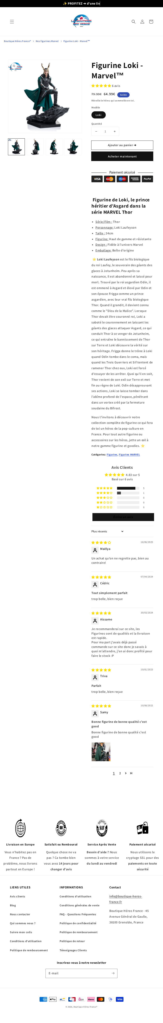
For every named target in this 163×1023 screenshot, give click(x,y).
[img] (101, 543)
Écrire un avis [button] (123, 517)
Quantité (96, 123)
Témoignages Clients (73, 950)
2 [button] (120, 773)
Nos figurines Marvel (47, 41)
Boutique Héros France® (17, 41)
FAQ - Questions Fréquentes (78, 914)
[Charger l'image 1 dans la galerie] (16, 146)
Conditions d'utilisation (26, 941)
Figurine (112, 454)
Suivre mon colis (21, 932)
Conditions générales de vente (79, 905)
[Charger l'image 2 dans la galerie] (35, 146)
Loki (99, 115)
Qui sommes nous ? (22, 923)
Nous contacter (20, 914)
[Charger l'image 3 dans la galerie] (54, 146)
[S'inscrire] (113, 973)
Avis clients (17, 896)
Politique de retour (72, 941)
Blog (13, 905)
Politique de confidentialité (78, 923)
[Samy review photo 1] (101, 751)
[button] (12, 21)
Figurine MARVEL (129, 454)
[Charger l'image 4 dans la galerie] (73, 146)
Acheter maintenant (122, 156)
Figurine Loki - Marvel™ (76, 41)
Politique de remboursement (29, 950)
